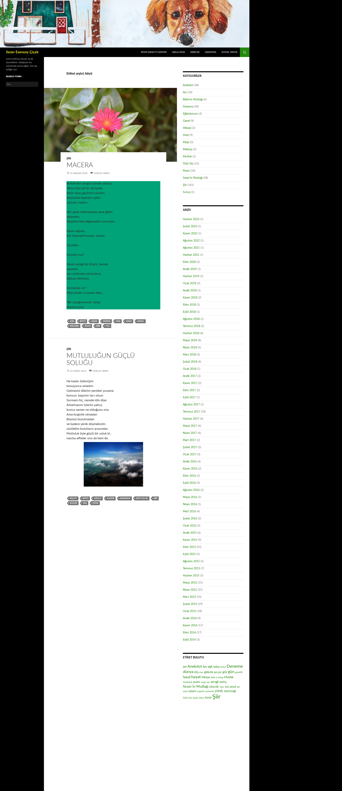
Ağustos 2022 (191, 240)
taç (85, 503)
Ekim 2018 (189, 304)
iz (217, 677)
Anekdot (188, 85)
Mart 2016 (189, 511)
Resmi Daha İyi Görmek (154, 52)
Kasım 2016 (190, 468)
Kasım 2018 (190, 297)
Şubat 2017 (190, 447)
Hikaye (187, 128)
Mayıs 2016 (190, 497)
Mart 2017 (189, 440)
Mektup (187, 149)
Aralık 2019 (190, 269)
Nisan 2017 (190, 433)
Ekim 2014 (189, 632)
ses (208, 682)
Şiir (68, 158)
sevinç (223, 682)
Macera (79, 165)
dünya (106, 321)
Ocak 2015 (189, 611)
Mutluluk (142, 498)
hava (129, 321)
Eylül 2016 (189, 483)
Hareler (195, 52)
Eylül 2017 (189, 397)
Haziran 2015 (191, 575)
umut (233, 686)
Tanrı (221, 687)
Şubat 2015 (190, 604)
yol (107, 326)
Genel (186, 121)
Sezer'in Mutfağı (192, 178)
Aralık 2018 (190, 290)
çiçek (94, 321)
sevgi (88, 326)
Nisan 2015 (190, 589)
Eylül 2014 (189, 639)
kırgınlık (125, 498)
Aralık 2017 (190, 376)
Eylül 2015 (189, 554)
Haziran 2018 (191, 333)
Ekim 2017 (189, 390)
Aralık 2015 (190, 532)
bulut (73, 498)
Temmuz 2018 (191, 326)
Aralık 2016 (190, 461)
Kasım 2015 (190, 540)
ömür (208, 697)
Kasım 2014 (190, 625)
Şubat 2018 (190, 361)
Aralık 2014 (190, 618)
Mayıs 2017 (190, 426)
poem (196, 682)
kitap (220, 677)
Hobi (186, 135)
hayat (196, 677)
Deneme (188, 106)
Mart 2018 (189, 354)
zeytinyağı (230, 691)
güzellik (239, 672)
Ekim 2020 (189, 262)
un (238, 686)
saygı (203, 682)
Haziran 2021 (191, 255)
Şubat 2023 (190, 226)
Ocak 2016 (189, 525)
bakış (216, 667)
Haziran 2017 (191, 418)
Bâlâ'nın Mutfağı (193, 99)
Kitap (186, 142)
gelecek (208, 672)
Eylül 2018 (189, 312)
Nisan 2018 (190, 347)
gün (231, 672)
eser (201, 672)
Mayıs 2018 (190, 340)
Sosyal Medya (229, 52)
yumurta (209, 691)
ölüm (201, 698)
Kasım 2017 (190, 383)
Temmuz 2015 (191, 568)
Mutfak (187, 156)
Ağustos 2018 (191, 319)
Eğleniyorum (190, 113)
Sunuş (186, 192)
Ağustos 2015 (191, 561)
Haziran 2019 (191, 276)
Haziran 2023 (191, 219)
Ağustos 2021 (191, 247)
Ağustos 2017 (191, 404)
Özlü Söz (188, 163)
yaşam (192, 691)
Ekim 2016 (189, 475)
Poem (186, 170)
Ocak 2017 (189, 454)
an (185, 666)
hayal (140, 321)
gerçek (218, 672)
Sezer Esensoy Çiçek (22, 52)
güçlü (97, 498)
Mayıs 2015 (190, 582)
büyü (83, 321)
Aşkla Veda (178, 52)
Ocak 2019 (189, 283)
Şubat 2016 (190, 518)
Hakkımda (210, 52)
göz (224, 672)
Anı (185, 92)
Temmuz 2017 (191, 411)
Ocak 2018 (189, 369)
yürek (219, 691)
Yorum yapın (102, 173)
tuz (227, 686)
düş (118, 321)
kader (110, 498)
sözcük (214, 686)
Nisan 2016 (190, 504)
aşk (72, 321)
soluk (73, 503)
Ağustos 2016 (191, 490)
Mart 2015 (189, 597)
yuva (95, 503)
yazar (185, 691)
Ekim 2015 (189, 547)
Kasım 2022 (190, 233)
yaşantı (200, 691)
